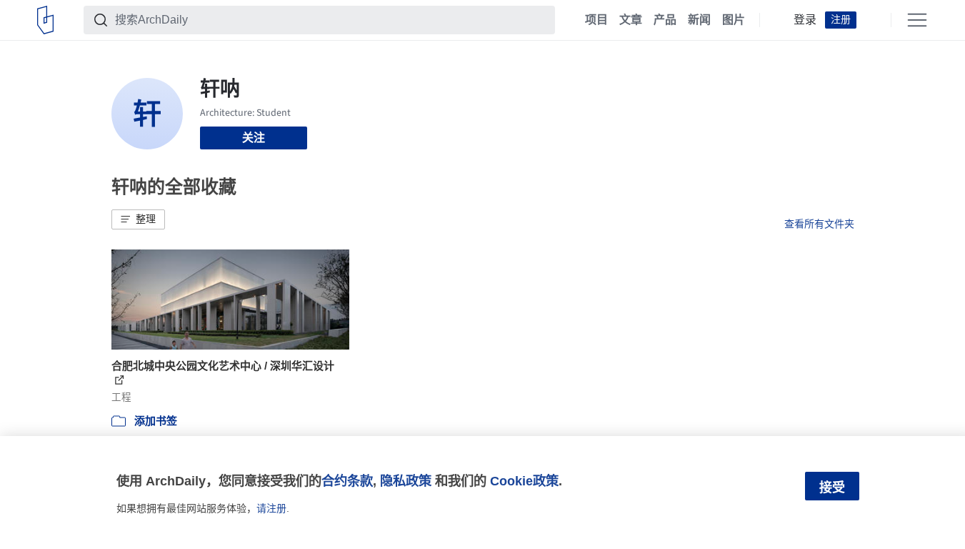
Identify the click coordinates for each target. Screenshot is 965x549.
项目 (596, 20)
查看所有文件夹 (819, 224)
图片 (733, 20)
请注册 (271, 508)
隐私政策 (405, 480)
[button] (138, 219)
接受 (832, 487)
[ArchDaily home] (45, 20)
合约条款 (347, 480)
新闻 (699, 20)
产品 (665, 20)
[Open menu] (917, 20)
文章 (630, 20)
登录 (805, 20)
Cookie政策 (524, 480)
